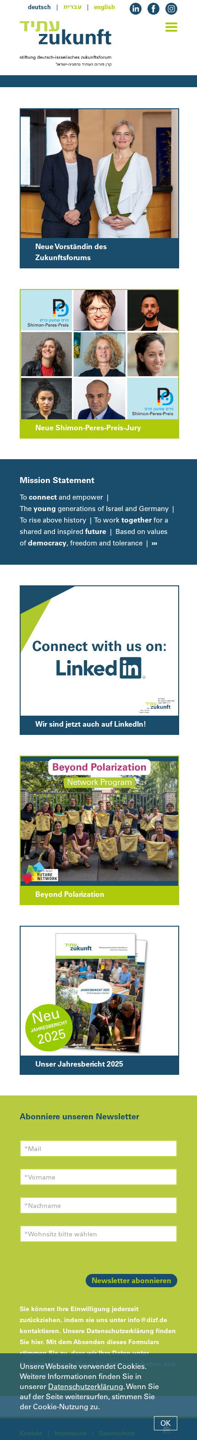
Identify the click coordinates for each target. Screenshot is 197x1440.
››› (153, 542)
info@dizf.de (147, 1320)
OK (165, 1423)
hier (37, 1342)
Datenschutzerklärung (85, 1386)
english (104, 7)
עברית (72, 7)
